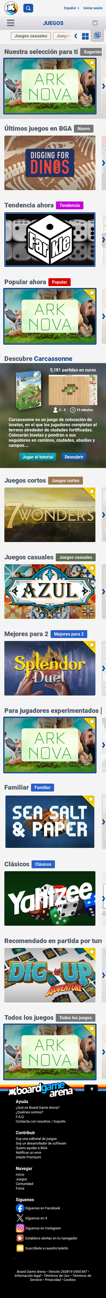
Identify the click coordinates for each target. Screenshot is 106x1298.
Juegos (21, 1179)
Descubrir (74, 457)
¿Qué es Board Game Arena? (38, 1107)
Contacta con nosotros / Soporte (41, 1121)
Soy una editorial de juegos (36, 1139)
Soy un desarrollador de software (41, 1143)
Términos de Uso (57, 1276)
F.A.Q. (20, 1117)
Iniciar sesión (93, 8)
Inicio (20, 1174)
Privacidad (53, 1280)
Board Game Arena (31, 1272)
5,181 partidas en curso (73, 370)
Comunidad (24, 1184)
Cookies (70, 1280)
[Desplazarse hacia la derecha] (75, 35)
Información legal (28, 1276)
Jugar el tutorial (37, 457)
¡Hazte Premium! (28, 1157)
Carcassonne (53, 359)
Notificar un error (28, 1152)
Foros (20, 1188)
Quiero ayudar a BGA (31, 1148)
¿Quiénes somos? (29, 1112)
